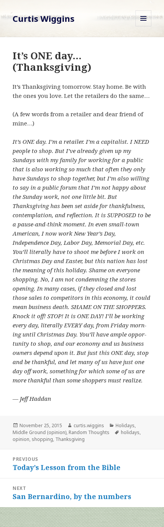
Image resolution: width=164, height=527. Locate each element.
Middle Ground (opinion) (39, 432)
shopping (42, 439)
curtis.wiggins (89, 425)
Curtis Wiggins (43, 18)
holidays (130, 432)
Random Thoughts (89, 432)
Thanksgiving (70, 439)
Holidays (125, 425)
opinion (21, 439)
